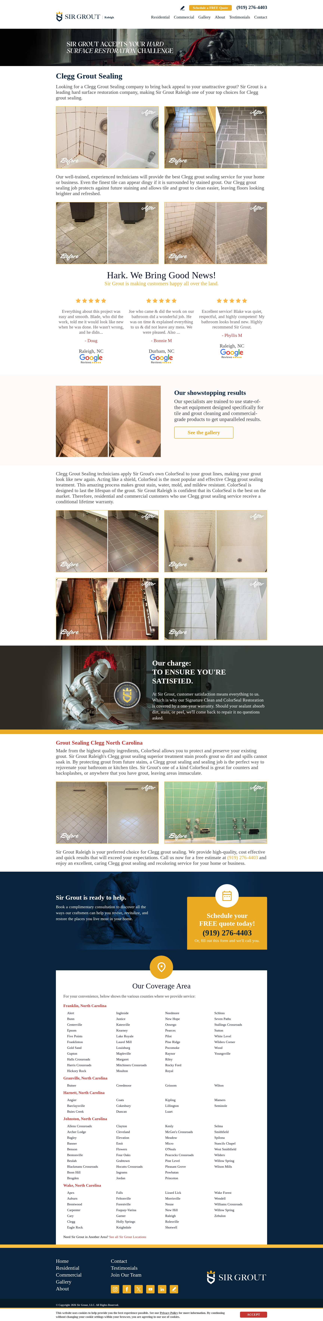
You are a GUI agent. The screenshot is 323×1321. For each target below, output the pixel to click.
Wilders (219, 1155)
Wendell (220, 1198)
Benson (72, 1149)
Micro (169, 1143)
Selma (218, 1126)
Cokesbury (123, 1106)
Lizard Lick (173, 1193)
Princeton (171, 1178)
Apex (70, 1193)
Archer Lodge (76, 1132)
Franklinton (75, 1042)
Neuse (169, 1204)
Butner (71, 1085)
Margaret (122, 1059)
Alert (70, 1013)
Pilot (168, 1036)
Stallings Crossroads (228, 1024)
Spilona (219, 1138)
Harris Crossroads (79, 1065)
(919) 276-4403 (251, 7)
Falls (119, 1193)
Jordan (120, 1178)
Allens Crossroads (79, 1126)
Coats (120, 1100)
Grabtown (123, 1161)
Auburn (72, 1198)
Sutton (218, 1030)
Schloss (219, 1013)
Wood (218, 1048)
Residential (160, 17)
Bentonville (75, 1155)
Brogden (73, 1178)
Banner (72, 1143)
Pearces (170, 1030)
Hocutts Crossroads (129, 1166)
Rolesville (172, 1221)
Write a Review (182, 8)
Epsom (71, 1030)
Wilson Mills (223, 1166)
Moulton (122, 1071)
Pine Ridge (172, 1042)
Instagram (115, 1289)
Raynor (170, 1053)
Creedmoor (123, 1085)
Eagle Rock (75, 1227)
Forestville (123, 1204)
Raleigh (170, 1216)
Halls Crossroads (78, 1059)
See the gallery (204, 432)
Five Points (74, 1036)
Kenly (169, 1126)
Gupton (72, 1053)
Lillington (172, 1106)
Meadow (171, 1138)
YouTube (150, 1289)
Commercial (184, 17)
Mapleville (123, 1053)
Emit (119, 1143)
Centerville (74, 1024)
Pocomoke (172, 1048)
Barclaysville (76, 1106)
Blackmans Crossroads (82, 1166)
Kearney (122, 1030)
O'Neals (170, 1149)
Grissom (171, 1085)
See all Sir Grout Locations (127, 1237)
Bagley (72, 1138)
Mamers (219, 1100)
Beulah (72, 1161)
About (220, 17)
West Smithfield (225, 1149)
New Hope (172, 1019)
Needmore (172, 1013)
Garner (121, 1216)
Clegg (71, 1221)
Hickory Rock (76, 1071)
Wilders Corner (224, 1042)
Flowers (121, 1149)
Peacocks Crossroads (179, 1155)
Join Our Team (126, 1275)
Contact (260, 17)
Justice (120, 1019)
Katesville (123, 1024)
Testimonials (239, 17)
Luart (169, 1111)
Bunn (70, 1019)
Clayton (121, 1126)
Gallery (204, 17)
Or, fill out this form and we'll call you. (227, 940)
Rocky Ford (173, 1065)
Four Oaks (123, 1155)
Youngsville (222, 1053)
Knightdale (123, 1227)
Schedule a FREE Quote (210, 8)
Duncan (121, 1111)
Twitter (138, 1289)
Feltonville (123, 1198)
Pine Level (172, 1161)
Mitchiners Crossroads (131, 1065)
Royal (169, 1071)
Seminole (220, 1106)
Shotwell (171, 1227)
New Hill (171, 1210)
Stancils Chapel (225, 1143)
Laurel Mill (124, 1042)
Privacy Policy (169, 1312)
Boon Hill (74, 1172)
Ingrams (121, 1172)
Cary (70, 1216)
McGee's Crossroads (179, 1132)
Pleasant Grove (175, 1166)
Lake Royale (124, 1036)
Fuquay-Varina (126, 1210)
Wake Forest (222, 1193)
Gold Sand (74, 1048)
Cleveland (123, 1132)
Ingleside (122, 1013)
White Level (222, 1036)
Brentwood (74, 1204)
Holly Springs (125, 1221)
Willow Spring (224, 1161)
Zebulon (220, 1216)
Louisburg (123, 1048)
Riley (169, 1059)
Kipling (170, 1100)
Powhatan (172, 1172)
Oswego (170, 1024)
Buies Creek (75, 1111)
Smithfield (221, 1132)
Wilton (219, 1085)
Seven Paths (222, 1019)
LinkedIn (162, 1289)
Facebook (127, 1289)
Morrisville (172, 1198)
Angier (71, 1100)
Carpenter (73, 1210)
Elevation (122, 1138)
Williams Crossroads (228, 1204)
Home (62, 1261)
